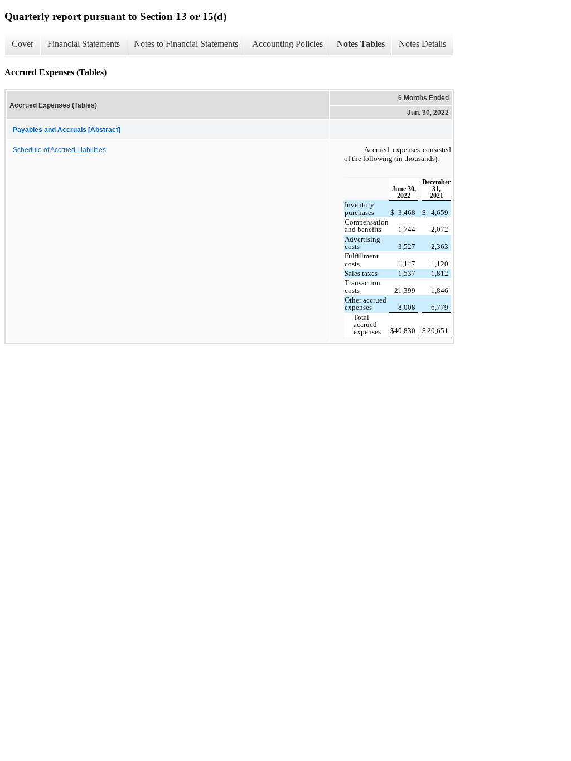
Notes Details (422, 43)
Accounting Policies (287, 43)
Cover (22, 43)
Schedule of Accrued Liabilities (59, 150)
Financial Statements (83, 43)
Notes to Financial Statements (186, 43)
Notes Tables (361, 43)
